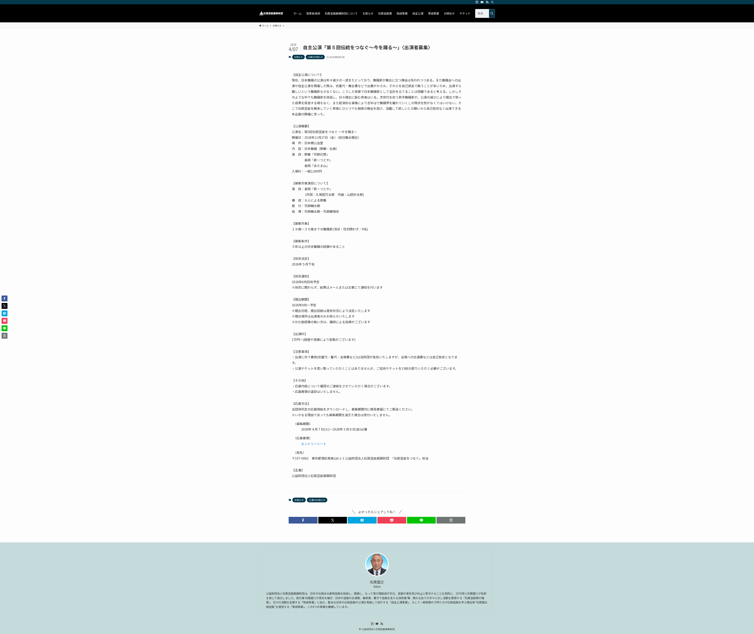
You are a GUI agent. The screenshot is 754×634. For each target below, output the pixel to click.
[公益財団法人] (271, 13)
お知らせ (298, 56)
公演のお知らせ (315, 56)
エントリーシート (313, 443)
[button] (303, 520)
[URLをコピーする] (450, 520)
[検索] (492, 2)
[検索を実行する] (492, 13)
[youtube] (482, 2)
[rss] (487, 2)
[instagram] (476, 2)
